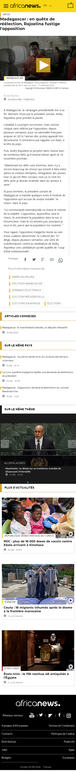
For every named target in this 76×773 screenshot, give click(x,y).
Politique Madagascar (27, 283)
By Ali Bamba (11, 96)
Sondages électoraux (26, 290)
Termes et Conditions (62, 726)
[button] (43, 65)
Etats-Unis (12, 668)
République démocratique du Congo (29, 536)
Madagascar (14, 78)
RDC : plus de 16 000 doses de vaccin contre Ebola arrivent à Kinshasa (38, 543)
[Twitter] (41, 715)
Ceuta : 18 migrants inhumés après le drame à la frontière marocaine (38, 609)
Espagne (10, 602)
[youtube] (32, 715)
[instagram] (68, 715)
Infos (6, 14)
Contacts (7, 734)
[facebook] (60, 715)
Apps (71, 750)
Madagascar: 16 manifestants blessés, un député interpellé (34, 327)
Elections (54, 303)
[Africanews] (25, 6)
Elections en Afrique (26, 303)
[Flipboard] (51, 715)
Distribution (8, 742)
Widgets (6, 758)
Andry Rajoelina (23, 277)
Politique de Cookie (63, 734)
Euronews (69, 758)
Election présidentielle (28, 297)
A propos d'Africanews (14, 726)
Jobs (4, 750)
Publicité (69, 742)
